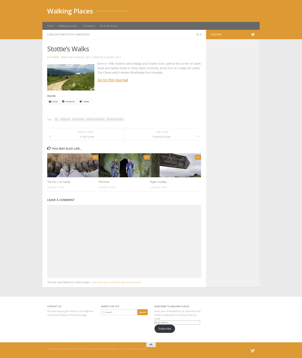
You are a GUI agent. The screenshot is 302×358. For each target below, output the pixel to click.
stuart (55, 57)
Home (50, 26)
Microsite (83, 34)
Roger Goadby (158, 182)
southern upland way (95, 119)
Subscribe (165, 328)
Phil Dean (103, 182)
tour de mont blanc (115, 119)
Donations (89, 26)
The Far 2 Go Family (58, 182)
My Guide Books (108, 26)
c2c (56, 119)
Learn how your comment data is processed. (116, 282)
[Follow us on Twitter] (253, 34)
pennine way (78, 119)
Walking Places (70, 10)
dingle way (65, 119)
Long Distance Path (60, 34)
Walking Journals (67, 26)
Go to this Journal (113, 79)
